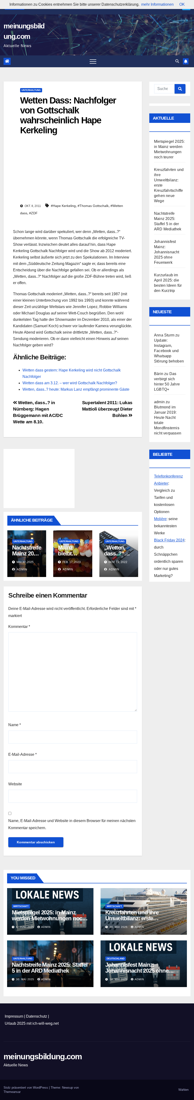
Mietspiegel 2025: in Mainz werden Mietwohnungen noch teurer (48, 918)
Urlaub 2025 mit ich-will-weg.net (32, 1023)
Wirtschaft (21, 906)
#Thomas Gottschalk (93, 206)
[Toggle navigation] (93, 61)
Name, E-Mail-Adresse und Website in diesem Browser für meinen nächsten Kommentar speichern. (72, 824)
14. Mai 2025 (119, 979)
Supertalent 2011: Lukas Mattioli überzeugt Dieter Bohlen (107, 409)
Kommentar (19, 627)
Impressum (14, 1016)
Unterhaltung (31, 90)
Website (15, 784)
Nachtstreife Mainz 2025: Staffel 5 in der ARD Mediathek (50, 967)
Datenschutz (36, 1016)
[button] (177, 61)
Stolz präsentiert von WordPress (26, 1087)
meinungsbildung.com (43, 1056)
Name (14, 725)
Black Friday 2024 (169, 540)
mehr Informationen (157, 4)
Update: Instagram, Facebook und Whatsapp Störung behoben (169, 350)
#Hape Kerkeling (63, 206)
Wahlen (183, 1089)
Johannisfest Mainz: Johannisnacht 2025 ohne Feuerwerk (166, 252)
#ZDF (33, 213)
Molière (160, 519)
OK (182, 4)
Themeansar (12, 1092)
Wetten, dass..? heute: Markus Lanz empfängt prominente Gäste (75, 389)
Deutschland (115, 958)
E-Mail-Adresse (22, 754)
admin (21, 569)
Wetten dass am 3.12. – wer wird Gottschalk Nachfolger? (69, 383)
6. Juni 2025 (25, 927)
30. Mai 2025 (119, 927)
